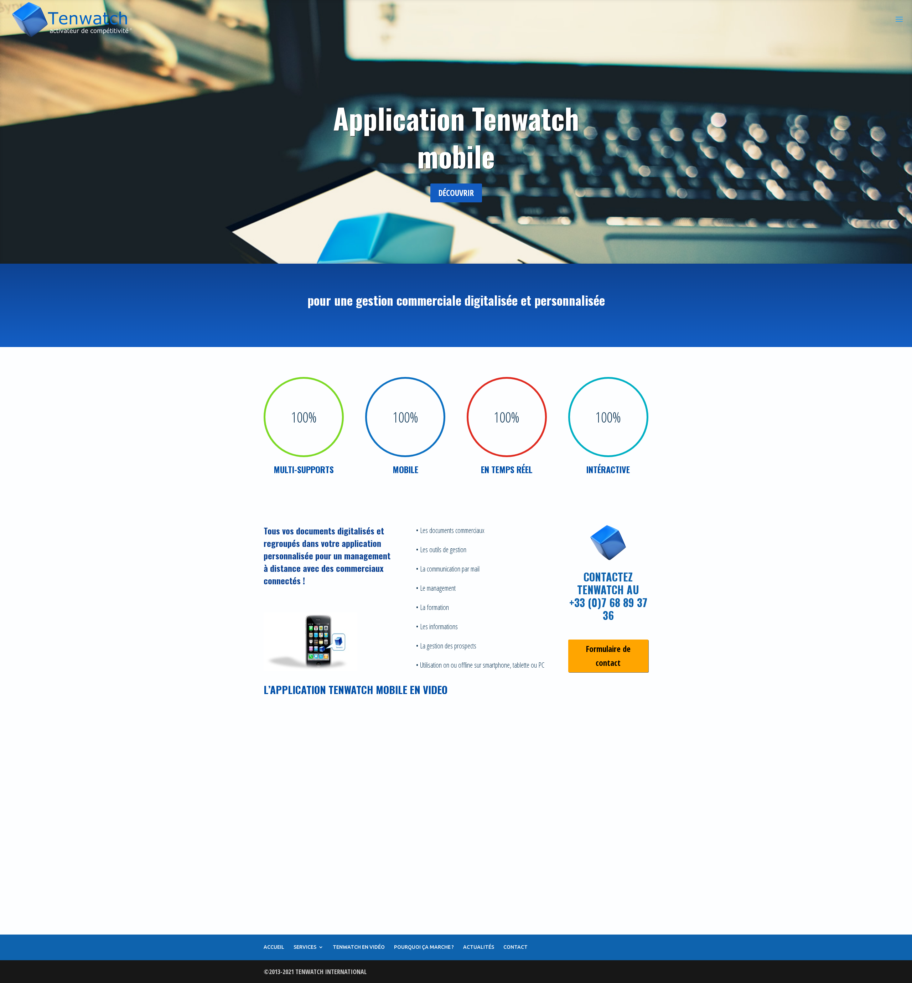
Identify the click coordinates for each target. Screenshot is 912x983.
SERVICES (305, 947)
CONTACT (515, 947)
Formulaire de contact (608, 655)
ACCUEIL (274, 947)
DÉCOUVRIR (456, 192)
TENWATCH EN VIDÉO (359, 947)
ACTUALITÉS (478, 947)
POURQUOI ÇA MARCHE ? (424, 947)
